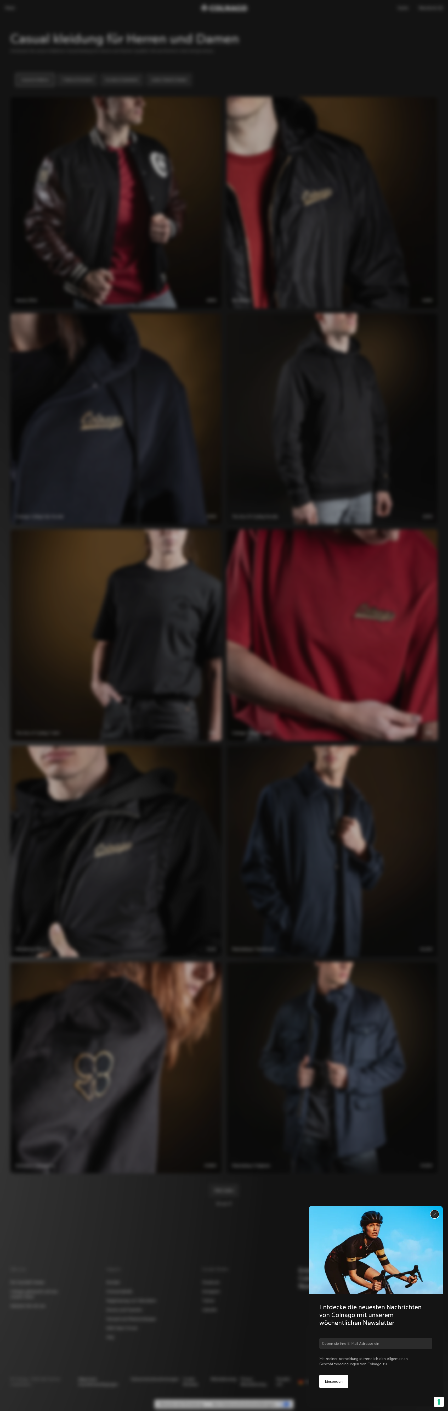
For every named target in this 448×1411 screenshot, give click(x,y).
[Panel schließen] (435, 1214)
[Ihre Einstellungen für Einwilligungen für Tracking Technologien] (439, 1402)
